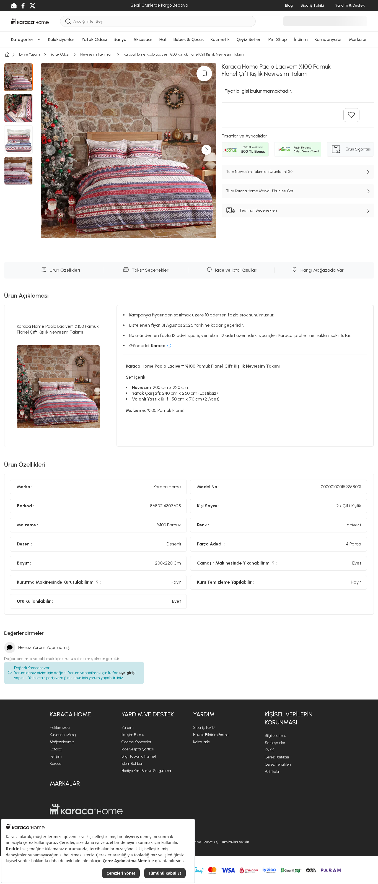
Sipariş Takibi (204, 727)
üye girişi (127, 672)
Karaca (55, 763)
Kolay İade (201, 742)
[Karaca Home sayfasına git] (86, 809)
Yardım (127, 727)
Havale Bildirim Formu (210, 734)
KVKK (269, 750)
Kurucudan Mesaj (63, 734)
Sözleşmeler (275, 742)
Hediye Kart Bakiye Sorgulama (146, 770)
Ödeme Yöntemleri (136, 742)
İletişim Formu (132, 734)
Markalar (65, 783)
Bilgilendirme (275, 735)
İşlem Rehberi (132, 763)
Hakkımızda (59, 727)
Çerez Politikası (277, 757)
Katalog (56, 749)
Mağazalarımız (62, 742)
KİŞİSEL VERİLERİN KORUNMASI (288, 718)
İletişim (55, 756)
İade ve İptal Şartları (137, 749)
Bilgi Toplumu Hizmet (138, 756)
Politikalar (272, 771)
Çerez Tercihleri (278, 764)
